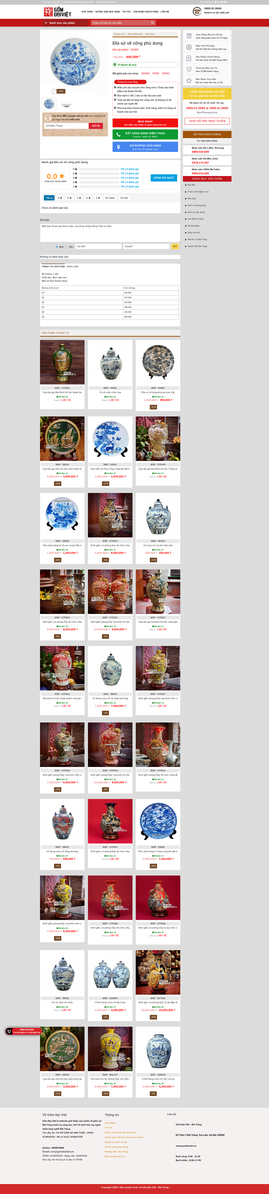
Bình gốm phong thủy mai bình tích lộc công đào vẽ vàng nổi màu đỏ (125, 775)
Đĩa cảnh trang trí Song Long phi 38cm (158, 851)
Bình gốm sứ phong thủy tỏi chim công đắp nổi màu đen (119, 851)
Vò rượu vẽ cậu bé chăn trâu (158, 545)
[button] (54, 91)
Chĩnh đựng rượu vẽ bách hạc (110, 1002)
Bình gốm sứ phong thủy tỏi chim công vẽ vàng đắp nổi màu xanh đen (126, 545)
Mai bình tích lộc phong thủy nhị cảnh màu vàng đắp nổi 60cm (122, 1079)
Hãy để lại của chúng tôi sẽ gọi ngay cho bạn (78, 118)
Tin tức (126, 12)
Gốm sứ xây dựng (196, 212)
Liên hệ (165, 12)
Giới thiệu (87, 12)
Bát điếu (191, 185)
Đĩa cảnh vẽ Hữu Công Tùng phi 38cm (110, 468)
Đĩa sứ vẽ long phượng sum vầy (158, 392)
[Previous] (47, 62)
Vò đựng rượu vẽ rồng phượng (62, 851)
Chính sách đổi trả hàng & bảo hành (78, 2)
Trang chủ (119, 34)
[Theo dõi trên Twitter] (207, 2)
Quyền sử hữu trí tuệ (116, 1142)
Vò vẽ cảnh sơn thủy (62, 1002)
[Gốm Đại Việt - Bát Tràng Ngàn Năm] (59, 12)
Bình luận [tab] (72, 266)
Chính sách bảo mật (51, 2)
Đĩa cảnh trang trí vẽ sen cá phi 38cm (62, 545)
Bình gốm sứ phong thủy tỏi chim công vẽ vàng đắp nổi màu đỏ (75, 621)
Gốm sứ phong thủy (197, 205)
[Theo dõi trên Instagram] (204, 2)
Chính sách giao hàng (105, 2)
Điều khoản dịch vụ (115, 1156)
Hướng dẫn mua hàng (107, 12)
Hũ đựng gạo (193, 226)
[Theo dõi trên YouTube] (225, 2)
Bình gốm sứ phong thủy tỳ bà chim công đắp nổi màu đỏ (168, 927)
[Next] (102, 62)
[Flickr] (228, 2)
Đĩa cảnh (192, 198)
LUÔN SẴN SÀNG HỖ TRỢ (207, 91)
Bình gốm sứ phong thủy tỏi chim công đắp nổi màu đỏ (118, 927)
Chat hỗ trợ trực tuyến (207, 121)
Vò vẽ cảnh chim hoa (110, 392)
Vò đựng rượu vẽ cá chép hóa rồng (110, 698)
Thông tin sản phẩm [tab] (53, 266)
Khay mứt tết (194, 232)
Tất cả (49, 198)
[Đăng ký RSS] (218, 2)
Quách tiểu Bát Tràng (197, 246)
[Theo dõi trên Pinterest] (216, 2)
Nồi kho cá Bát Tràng (197, 239)
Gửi (175, 246)
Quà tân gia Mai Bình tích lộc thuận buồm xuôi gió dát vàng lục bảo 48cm (80, 392)
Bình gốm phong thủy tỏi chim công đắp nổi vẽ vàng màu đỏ (169, 775)
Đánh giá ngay (164, 178)
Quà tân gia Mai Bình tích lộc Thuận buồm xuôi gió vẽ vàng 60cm (172, 468)
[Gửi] (152, 22)
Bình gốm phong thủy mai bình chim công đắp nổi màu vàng (73, 923)
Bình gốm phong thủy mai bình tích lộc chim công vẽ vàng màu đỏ (124, 621)
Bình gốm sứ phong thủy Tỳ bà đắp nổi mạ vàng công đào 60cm (171, 1002)
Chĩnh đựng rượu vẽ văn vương (158, 1079)
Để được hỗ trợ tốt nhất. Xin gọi (207, 103)
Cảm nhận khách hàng (145, 12)
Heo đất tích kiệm (196, 219)
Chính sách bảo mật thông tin (121, 1132)
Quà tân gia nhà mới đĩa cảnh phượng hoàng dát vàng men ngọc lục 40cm (80, 1079)
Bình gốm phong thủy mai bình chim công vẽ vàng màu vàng (169, 698)
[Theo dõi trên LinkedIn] (222, 2)
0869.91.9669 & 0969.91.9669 (207, 108)
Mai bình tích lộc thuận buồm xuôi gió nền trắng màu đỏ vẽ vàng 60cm (78, 698)
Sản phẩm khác (135, 34)
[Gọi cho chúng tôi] (213, 2)
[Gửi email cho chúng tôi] (210, 2)
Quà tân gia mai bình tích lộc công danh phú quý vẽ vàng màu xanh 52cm (176, 621)
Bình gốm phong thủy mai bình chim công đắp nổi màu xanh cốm (76, 775)
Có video (110, 198)
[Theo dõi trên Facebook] (201, 2)
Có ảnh (124, 198)
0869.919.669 (27, 1029)
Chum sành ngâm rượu (198, 191)
